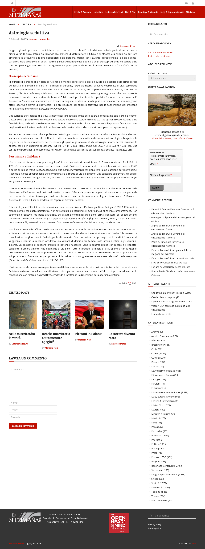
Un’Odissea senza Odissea (173, 262)
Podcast (155, 439)
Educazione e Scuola (162, 375)
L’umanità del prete (184, 258)
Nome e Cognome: (161, 174)
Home (12, 24)
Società (155, 483)
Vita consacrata (159, 500)
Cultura (26, 24)
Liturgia (155, 409)
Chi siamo (190, 12)
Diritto (154, 366)
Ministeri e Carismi (160, 413)
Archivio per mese (157, 73)
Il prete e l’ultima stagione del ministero (171, 301)
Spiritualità (156, 487)
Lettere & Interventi (114, 12)
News (154, 422)
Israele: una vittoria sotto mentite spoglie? (56, 338)
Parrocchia (156, 431)
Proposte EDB (158, 457)
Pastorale (156, 435)
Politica (155, 444)
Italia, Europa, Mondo (162, 396)
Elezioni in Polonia (88, 334)
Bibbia (154, 340)
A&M (194, 543)
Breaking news (159, 344)
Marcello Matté (118, 343)
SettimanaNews (16, 543)
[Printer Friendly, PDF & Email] (127, 284)
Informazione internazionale (165, 392)
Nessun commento (39, 39)
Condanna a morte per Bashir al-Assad (171, 292)
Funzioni (155, 383)
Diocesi (155, 362)
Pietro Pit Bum (159, 209)
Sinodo (155, 478)
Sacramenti (157, 470)
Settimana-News (20, 343)
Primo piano (157, 448)
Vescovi (155, 496)
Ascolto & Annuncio (82, 12)
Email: (154, 163)
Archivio (155, 331)
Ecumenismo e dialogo (163, 370)
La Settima (98, 12)
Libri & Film (130, 12)
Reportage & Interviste (148, 12)
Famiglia (155, 379)
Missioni (155, 418)
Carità (154, 349)
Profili (154, 452)
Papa (154, 426)
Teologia (155, 491)
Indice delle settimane (159, 56)
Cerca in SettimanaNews (161, 52)
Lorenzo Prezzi (128, 46)
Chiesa (154, 353)
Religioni (155, 461)
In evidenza (157, 387)
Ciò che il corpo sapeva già (165, 297)
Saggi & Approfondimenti (172, 12)
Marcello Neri (51, 347)
